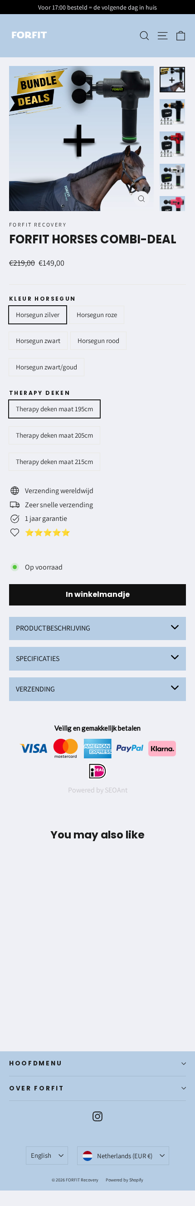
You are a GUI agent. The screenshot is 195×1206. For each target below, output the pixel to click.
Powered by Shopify (124, 1180)
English (41, 1155)
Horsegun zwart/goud (46, 367)
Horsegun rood (98, 340)
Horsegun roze (97, 314)
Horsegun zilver (37, 314)
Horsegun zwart (38, 340)
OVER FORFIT (36, 1088)
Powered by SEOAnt (97, 790)
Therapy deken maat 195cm (54, 408)
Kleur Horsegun (42, 299)
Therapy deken (39, 393)
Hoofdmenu (35, 1063)
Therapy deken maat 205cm (54, 435)
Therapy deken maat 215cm (54, 461)
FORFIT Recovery (38, 224)
